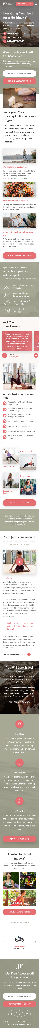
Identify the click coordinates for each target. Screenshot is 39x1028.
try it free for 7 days (19, 839)
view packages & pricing (19, 912)
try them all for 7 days (19, 503)
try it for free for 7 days (19, 255)
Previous (4, 942)
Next (34, 942)
